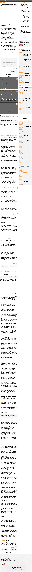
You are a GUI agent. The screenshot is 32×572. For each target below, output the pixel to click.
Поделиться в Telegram (6, 0)
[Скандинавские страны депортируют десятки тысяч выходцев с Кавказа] (21, 181)
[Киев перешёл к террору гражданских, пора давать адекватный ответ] (21, 163)
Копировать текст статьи (8, 0)
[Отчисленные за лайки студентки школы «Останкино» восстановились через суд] (21, 74)
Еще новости (25, 37)
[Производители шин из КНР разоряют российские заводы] (21, 135)
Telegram (2, 563)
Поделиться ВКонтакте (0, 0)
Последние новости (25, 2)
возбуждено (7, 33)
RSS (1, 563)
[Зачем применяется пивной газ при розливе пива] (21, 157)
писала (8, 538)
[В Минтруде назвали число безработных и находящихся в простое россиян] (21, 66)
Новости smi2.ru (2, 270)
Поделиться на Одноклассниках (3, 0)
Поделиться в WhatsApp (4, 0)
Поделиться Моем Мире (1, 0)
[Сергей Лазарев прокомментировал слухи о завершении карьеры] (21, 54)
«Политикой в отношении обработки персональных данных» (16, 569)
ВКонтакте (3, 563)
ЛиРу (4, 563)
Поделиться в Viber (5, 0)
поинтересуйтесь (3, 540)
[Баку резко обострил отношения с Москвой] (21, 141)
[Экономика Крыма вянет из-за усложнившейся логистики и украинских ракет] (21, 101)
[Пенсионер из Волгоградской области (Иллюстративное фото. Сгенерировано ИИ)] (9, 213)
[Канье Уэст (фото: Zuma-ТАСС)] (9, 187)
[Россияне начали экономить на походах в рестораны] (21, 60)
